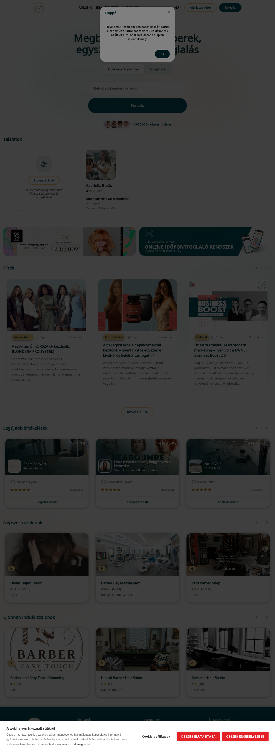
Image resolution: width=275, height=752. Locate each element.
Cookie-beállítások (156, 736)
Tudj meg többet (81, 744)
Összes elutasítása (198, 736)
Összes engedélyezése (245, 736)
